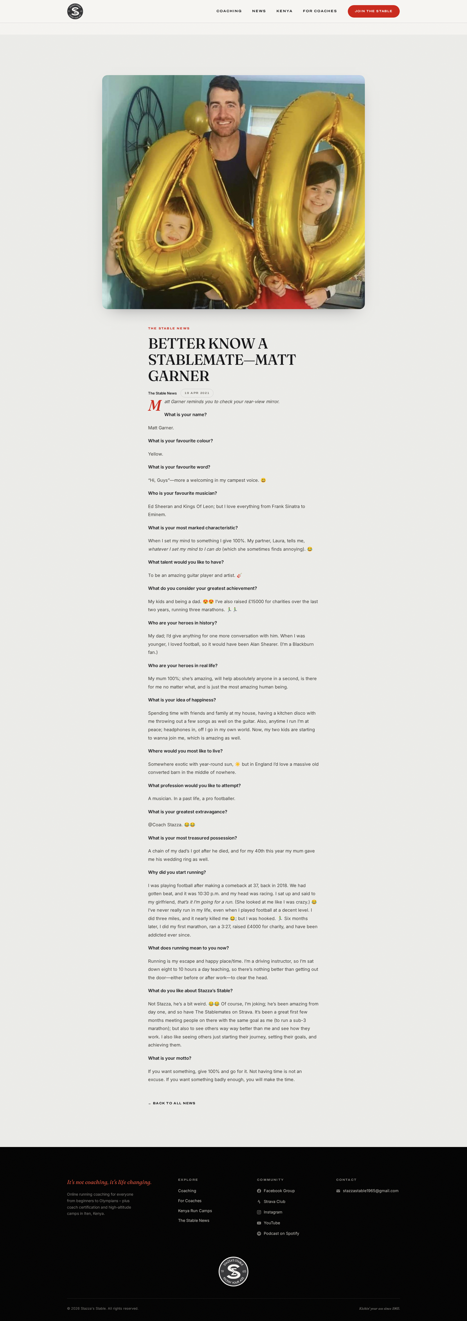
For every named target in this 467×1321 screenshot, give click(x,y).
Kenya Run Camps (195, 1210)
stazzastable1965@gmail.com (371, 1190)
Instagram (273, 1212)
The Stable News (193, 1220)
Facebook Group (279, 1190)
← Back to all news (172, 1103)
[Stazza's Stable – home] (75, 11)
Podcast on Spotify (281, 1233)
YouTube (272, 1222)
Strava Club (274, 1201)
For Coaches (190, 1200)
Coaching (187, 1190)
